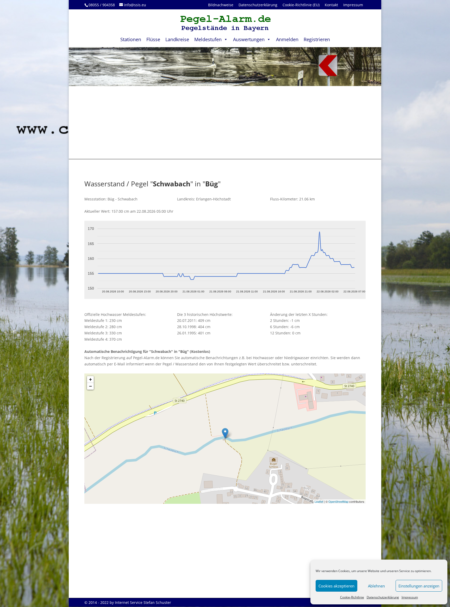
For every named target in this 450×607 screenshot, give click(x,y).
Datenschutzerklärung (383, 597)
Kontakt (331, 5)
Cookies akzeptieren (336, 585)
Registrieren (317, 39)
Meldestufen (208, 39)
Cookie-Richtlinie (352, 597)
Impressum (410, 597)
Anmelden (287, 39)
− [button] (90, 386)
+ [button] (90, 379)
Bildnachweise (220, 5)
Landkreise (177, 39)
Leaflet (319, 501)
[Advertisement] (225, 122)
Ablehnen (376, 585)
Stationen (130, 39)
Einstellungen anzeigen (418, 585)
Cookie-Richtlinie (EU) (301, 5)
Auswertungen (249, 39)
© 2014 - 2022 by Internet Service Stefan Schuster (127, 602)
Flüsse (153, 39)
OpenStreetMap (338, 501)
